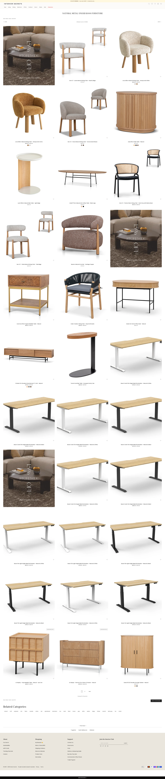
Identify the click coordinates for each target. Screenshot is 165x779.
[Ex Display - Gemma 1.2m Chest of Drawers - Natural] (82, 654)
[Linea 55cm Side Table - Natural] (136, 113)
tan (115, 711)
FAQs (68, 748)
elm (21, 711)
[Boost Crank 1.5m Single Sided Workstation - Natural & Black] (136, 416)
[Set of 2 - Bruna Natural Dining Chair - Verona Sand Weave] (82, 113)
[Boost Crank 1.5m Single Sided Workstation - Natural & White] (82, 416)
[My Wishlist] (152, 4)
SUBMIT (125, 743)
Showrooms (70, 745)
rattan (37, 711)
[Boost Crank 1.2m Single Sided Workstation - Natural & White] (82, 475)
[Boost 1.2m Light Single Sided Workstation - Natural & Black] (136, 594)
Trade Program (71, 760)
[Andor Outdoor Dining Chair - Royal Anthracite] (82, 295)
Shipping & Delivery (40, 748)
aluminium (54, 711)
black (69, 711)
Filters (6, 21)
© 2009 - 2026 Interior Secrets (10, 767)
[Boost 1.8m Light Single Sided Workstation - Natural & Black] (136, 535)
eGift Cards (6, 748)
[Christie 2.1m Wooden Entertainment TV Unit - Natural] (29, 354)
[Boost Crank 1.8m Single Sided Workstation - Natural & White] (136, 354)
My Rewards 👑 (39, 742)
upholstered (47, 711)
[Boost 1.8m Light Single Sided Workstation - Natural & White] (29, 535)
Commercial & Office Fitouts (74, 757)
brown (74, 711)
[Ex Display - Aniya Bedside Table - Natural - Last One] (29, 654)
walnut (88, 711)
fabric (26, 711)
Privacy (37, 767)
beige (93, 711)
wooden (31, 711)
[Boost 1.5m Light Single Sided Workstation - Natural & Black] (29, 594)
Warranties (38, 757)
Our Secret (6, 742)
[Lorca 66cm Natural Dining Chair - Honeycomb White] (136, 52)
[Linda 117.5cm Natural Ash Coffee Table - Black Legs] (82, 174)
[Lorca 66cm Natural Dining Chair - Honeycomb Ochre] (29, 113)
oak (41, 711)
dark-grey (110, 711)
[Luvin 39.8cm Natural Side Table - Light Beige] (29, 174)
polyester (16, 711)
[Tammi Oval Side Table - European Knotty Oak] (82, 354)
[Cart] (161, 4)
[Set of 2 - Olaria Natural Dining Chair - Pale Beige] (29, 235)
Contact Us (70, 742)
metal (10, 18)
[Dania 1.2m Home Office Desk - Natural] (136, 295)
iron (60, 711)
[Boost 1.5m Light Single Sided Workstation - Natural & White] (82, 535)
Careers (5, 754)
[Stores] (155, 4)
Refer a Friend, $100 (40, 745)
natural (5, 711)
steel (64, 711)
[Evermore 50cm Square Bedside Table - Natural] (29, 295)
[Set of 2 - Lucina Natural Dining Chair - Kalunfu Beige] (82, 52)
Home (4, 18)
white (83, 711)
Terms (41, 767)
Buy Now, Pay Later (72, 754)
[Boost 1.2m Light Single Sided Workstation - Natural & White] (82, 594)
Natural (7, 18)
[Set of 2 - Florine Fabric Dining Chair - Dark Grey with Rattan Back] (136, 174)
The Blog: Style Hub (8, 751)
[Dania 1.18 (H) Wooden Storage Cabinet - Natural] (136, 654)
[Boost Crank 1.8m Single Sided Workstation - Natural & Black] (29, 416)
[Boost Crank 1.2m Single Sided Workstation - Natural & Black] (136, 475)
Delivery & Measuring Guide (74, 751)
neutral (104, 711)
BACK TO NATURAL (156, 700)
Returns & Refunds (40, 751)
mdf (11, 711)
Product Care (38, 754)
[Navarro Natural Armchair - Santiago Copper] (82, 235)
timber (98, 711)
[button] (82, 777)
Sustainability (6, 745)
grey (79, 711)
